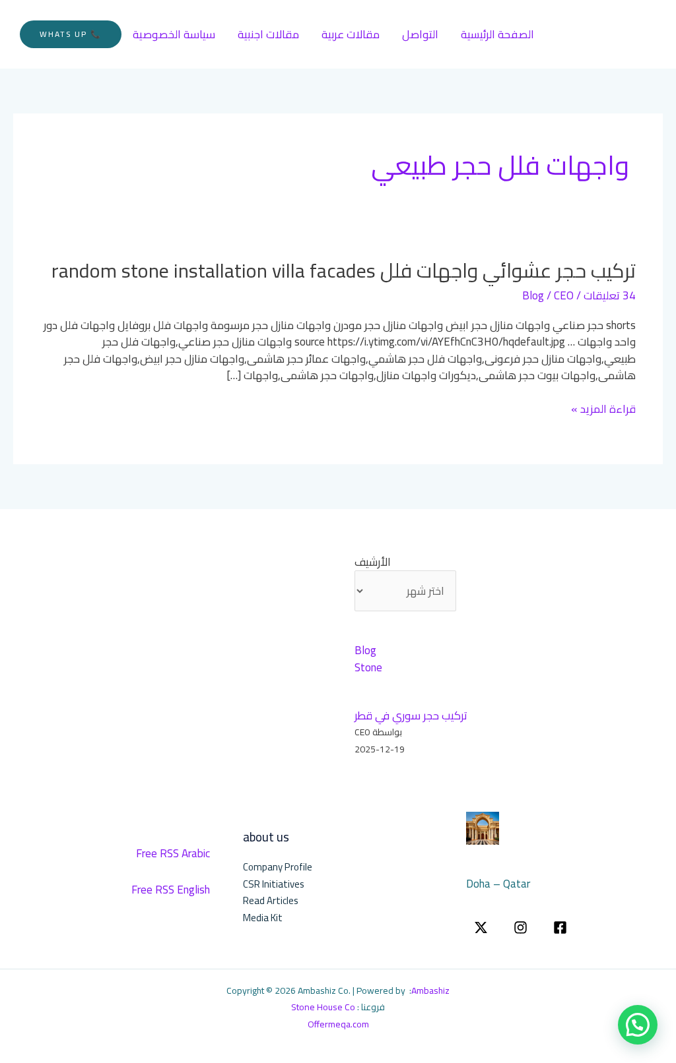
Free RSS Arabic (173, 853)
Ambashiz (430, 990)
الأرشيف (373, 562)
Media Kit (263, 917)
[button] (70, 34)
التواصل (420, 34)
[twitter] (481, 927)
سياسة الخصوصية (174, 34)
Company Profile (277, 866)
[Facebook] (560, 927)
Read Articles (270, 900)
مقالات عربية (350, 34)
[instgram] (520, 927)
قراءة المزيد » (603, 409)
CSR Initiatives (273, 884)
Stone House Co (323, 1007)
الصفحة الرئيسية (497, 34)
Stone (368, 667)
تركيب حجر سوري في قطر (411, 715)
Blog (533, 295)
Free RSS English (170, 889)
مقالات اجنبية (268, 34)
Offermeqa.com (338, 1024)
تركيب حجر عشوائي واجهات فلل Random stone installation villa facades (343, 270)
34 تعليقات (610, 295)
